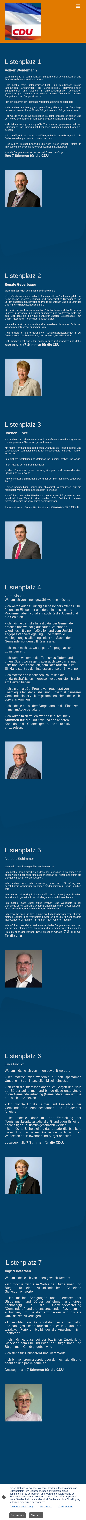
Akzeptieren (17, 1515)
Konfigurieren (65, 1506)
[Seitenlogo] (23, 21)
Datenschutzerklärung (22, 1506)
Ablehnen (36, 1515)
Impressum (46, 1506)
